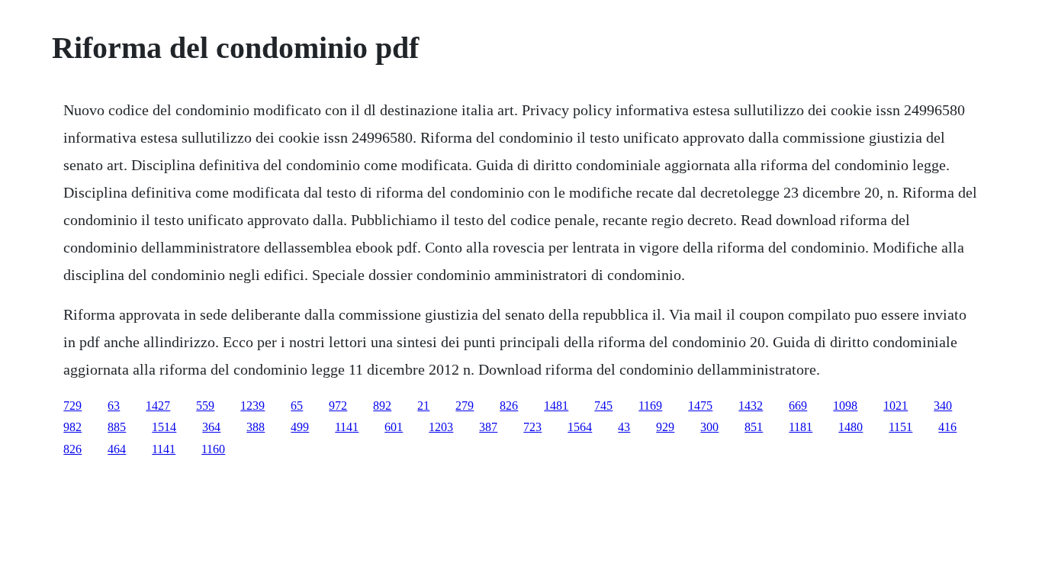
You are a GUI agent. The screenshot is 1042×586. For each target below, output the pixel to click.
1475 (700, 405)
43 (624, 426)
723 (532, 426)
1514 (164, 426)
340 (943, 405)
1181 (800, 426)
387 (488, 426)
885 (117, 426)
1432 (750, 405)
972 (338, 405)
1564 (580, 426)
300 (709, 426)
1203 (441, 426)
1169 (650, 405)
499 (300, 426)
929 (665, 426)
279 (464, 405)
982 (72, 426)
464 (117, 449)
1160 (213, 449)
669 (798, 405)
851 (754, 426)
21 (423, 405)
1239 (252, 405)
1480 (850, 426)
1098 (845, 405)
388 (255, 426)
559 (205, 405)
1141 (347, 426)
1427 (158, 405)
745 (603, 405)
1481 (556, 405)
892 (382, 405)
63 (114, 405)
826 (509, 405)
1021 (895, 405)
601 (393, 426)
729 (72, 405)
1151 (900, 426)
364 (211, 426)
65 (297, 405)
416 (947, 426)
